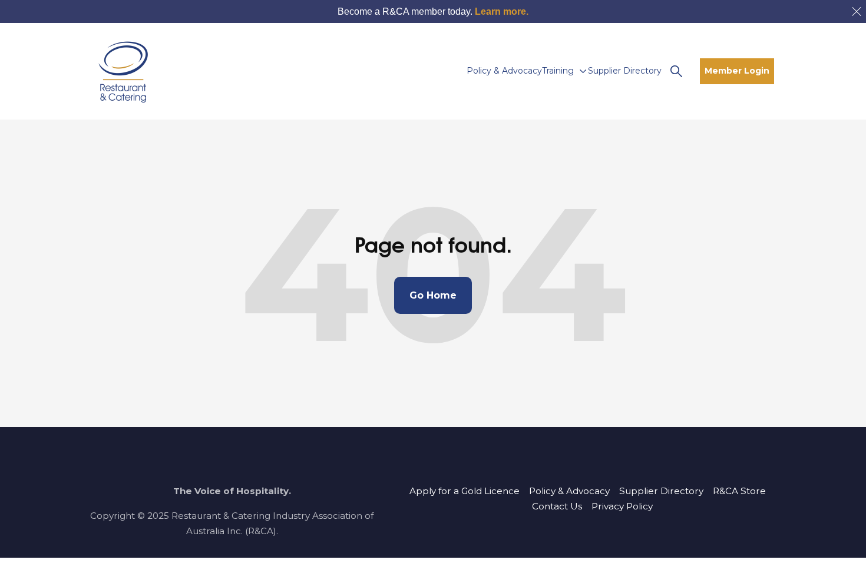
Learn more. (501, 11)
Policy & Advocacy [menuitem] (569, 490)
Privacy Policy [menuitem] (622, 506)
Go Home (433, 295)
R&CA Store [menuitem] (739, 490)
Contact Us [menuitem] (557, 506)
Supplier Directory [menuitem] (661, 490)
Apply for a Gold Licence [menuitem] (464, 490)
